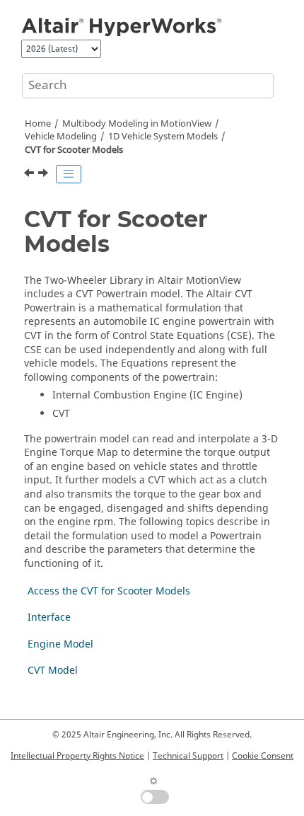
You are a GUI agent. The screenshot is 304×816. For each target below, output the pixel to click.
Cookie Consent (262, 755)
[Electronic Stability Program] (30, 174)
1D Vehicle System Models (163, 136)
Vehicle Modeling (61, 136)
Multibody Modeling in (136, 123)
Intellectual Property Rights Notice (77, 755)
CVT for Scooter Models (74, 150)
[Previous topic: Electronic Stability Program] (30, 174)
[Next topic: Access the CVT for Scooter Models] (44, 174)
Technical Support (188, 755)
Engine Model (60, 644)
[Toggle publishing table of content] (68, 174)
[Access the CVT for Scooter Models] (44, 174)
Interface (49, 617)
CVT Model (53, 670)
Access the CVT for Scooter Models (109, 591)
